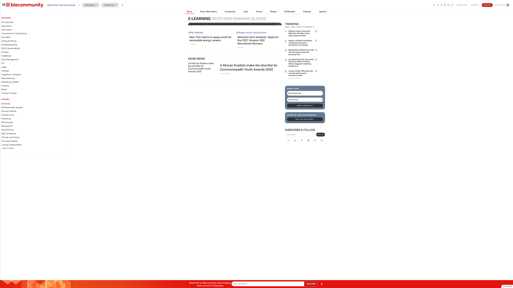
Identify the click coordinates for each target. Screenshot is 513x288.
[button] (123, 5)
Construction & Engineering (14, 33)
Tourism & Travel (8, 93)
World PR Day (7, 130)
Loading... (5, 158)
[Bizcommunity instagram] (444, 5)
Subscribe (320, 134)
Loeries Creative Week (11, 145)
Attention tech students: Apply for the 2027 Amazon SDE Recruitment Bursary (258, 40)
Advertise (475, 5)
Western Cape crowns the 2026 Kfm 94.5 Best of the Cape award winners (299, 33)
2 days (287, 27)
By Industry (307, 27)
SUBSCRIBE (311, 284)
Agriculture (6, 26)
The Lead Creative (9, 141)
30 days (299, 27)
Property (5, 86)
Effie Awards (7, 122)
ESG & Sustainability (10, 48)
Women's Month (8, 111)
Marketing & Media (9, 82)
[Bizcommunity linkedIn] (434, 5)
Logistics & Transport (11, 74)
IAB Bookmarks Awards (12, 107)
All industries (7, 22)
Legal (3, 67)
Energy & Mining (8, 41)
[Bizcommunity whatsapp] (452, 5)
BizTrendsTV (7, 126)
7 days (293, 27)
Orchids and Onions (10, 137)
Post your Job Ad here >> (305, 119)
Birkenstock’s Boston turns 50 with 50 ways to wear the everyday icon (301, 52)
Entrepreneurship (9, 44)
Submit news (462, 5)
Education (6, 37)
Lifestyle (5, 71)
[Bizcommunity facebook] (441, 5)
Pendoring (6, 118)
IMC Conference (8, 133)
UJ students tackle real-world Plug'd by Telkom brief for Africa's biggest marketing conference (301, 62)
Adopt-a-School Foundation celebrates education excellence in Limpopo (300, 42)
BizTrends (5, 104)
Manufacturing (8, 78)
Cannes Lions (7, 115)
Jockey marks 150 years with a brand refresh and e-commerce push (300, 73)
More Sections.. (8, 148)
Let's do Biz (507, 286)
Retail (3, 89)
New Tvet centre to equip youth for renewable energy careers (210, 38)
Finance (5, 52)
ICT (3, 63)
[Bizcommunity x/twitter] (438, 5)
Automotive (6, 30)
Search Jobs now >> (305, 105)
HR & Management (9, 59)
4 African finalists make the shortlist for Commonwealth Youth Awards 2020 (249, 67)
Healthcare (6, 56)
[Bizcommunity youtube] (448, 5)
